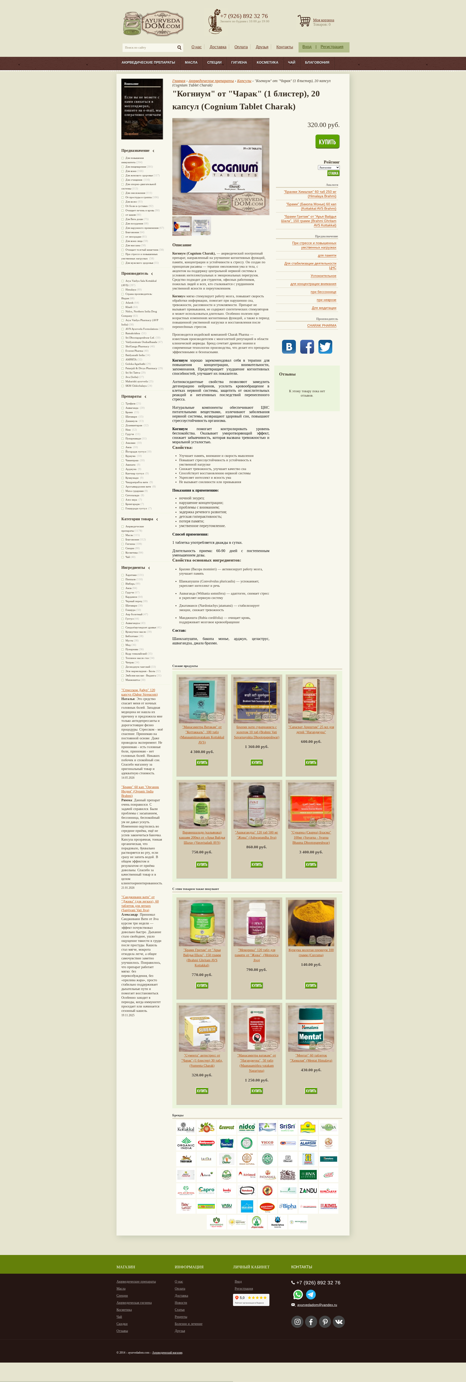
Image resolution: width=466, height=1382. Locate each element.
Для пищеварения (135, 166)
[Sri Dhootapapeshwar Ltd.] (267, 1133)
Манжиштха (132, 679)
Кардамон (131, 596)
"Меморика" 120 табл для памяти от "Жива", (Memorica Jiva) (256, 955)
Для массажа (132, 245)
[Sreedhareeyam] (298, 1228)
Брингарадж (132, 504)
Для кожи (130, 171)
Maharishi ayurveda (136, 381)
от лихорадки (133, 236)
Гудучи (130, 434)
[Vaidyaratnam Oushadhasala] (267, 1165)
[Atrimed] (247, 1181)
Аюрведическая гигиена (134, 1303)
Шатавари (131, 416)
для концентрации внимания (313, 284)
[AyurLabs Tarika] (206, 1165)
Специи (214, 62)
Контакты (284, 47)
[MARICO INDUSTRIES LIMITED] (226, 1149)
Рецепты (181, 1317)
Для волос (131, 201)
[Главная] (154, 23)
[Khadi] (247, 1165)
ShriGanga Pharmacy (137, 346)
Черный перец (133, 601)
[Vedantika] (328, 1133)
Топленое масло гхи (137, 658)
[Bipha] (288, 1212)
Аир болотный (133, 614)
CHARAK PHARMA (321, 325)
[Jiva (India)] (308, 1181)
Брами (129, 412)
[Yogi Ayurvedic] (206, 1212)
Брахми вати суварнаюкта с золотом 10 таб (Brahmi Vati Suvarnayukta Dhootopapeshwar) (256, 732)
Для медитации (324, 308)
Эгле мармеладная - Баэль (140, 671)
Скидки (122, 1324)
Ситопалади (132, 495)
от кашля (130, 214)
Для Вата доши (134, 219)
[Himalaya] (328, 1165)
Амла (128, 447)
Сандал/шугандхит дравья (140, 627)
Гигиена (239, 62)
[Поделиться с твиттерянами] (325, 352)
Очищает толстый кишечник (141, 249)
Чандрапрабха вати (137, 482)
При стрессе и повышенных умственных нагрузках (314, 245)
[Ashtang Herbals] (226, 1181)
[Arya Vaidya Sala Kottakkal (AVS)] (186, 1133)
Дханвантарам (134, 425)
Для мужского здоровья (139, 262)
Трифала (130, 403)
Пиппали (130, 579)
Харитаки (131, 574)
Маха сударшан (134, 490)
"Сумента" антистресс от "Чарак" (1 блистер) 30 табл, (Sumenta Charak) (202, 1060)
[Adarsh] (206, 1181)
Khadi (128, 307)
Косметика (267, 62)
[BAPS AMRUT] (186, 1181)
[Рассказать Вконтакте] (289, 352)
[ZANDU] (308, 1197)
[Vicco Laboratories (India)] (267, 1149)
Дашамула (131, 420)
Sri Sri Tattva (132, 372)
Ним (128, 429)
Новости (181, 1303)
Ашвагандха (132, 623)
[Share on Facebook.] (307, 352)
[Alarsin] (308, 1149)
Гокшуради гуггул (136, 508)
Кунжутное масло (135, 631)
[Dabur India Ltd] (226, 1165)
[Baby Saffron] (186, 1212)
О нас (196, 47)
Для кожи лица (133, 240)
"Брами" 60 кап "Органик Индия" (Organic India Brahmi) (140, 791)
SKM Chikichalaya (136, 385)
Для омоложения (135, 192)
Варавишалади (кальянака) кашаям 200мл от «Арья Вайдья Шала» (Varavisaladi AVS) (202, 838)
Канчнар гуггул (135, 473)
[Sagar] (257, 1228)
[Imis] (226, 1197)
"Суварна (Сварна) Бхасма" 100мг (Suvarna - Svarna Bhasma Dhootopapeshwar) (311, 838)
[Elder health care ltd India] (186, 1165)
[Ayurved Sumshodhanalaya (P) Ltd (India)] (247, 1212)
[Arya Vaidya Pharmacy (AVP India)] (206, 1133)
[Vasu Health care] (226, 1212)
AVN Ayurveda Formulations (141, 328)
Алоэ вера (131, 499)
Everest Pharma (134, 350)
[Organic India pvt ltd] (186, 1149)
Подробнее (131, 133)
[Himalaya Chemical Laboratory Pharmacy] (328, 1197)
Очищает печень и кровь (139, 210)
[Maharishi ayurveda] (216, 1228)
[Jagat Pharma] (288, 1149)
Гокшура (130, 609)
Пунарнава (131, 649)
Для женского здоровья (139, 175)
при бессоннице (323, 292)
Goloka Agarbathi (135, 363)
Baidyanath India (135, 355)
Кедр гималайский (136, 653)
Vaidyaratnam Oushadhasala (141, 342)
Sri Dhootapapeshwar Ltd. (140, 337)
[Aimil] (328, 1212)
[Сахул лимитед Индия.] (328, 1149)
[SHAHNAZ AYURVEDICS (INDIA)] (288, 1197)
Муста (129, 640)
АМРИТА (131, 359)
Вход (306, 47)
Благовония (317, 62)
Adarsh (129, 302)
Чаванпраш (132, 460)
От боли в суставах (136, 206)
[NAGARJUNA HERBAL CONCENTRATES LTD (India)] (308, 1133)
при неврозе (326, 300)
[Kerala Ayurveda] (237, 1228)
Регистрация (332, 47)
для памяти (327, 255)
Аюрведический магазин (167, 1352)
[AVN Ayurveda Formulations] (186, 1197)
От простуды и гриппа (138, 197)
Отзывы (122, 1331)
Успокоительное (323, 276)
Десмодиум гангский (137, 666)
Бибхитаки (131, 636)
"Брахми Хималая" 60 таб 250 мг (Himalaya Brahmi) (310, 194)
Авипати (130, 464)
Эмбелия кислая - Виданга (140, 675)
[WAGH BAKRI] (267, 1212)
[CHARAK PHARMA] (288, 1165)
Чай (291, 62)
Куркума (130, 455)
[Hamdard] (247, 1197)
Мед (128, 644)
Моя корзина (323, 20)
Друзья (262, 47)
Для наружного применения (141, 227)
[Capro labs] (206, 1197)
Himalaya (130, 289)
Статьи (180, 1310)
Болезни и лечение (188, 1324)
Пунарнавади (133, 438)
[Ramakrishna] (277, 1228)
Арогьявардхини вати (138, 486)
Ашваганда (132, 407)
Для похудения (134, 223)
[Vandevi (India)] (308, 1165)
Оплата (241, 47)
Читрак (129, 662)
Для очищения (134, 179)
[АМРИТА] (288, 1181)
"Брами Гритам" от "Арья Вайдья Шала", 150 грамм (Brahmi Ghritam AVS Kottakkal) (308, 220)
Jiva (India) (131, 376)
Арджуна (131, 469)
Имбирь (130, 583)
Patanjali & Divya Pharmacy (141, 368)
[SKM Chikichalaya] (308, 1212)
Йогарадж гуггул (135, 451)
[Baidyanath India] (206, 1149)
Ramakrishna (133, 333)
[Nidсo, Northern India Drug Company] (247, 1133)
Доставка (218, 47)
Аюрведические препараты (148, 62)
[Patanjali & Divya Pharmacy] (267, 1181)
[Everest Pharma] (226, 1133)
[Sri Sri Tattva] (288, 1133)
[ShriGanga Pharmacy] (328, 1181)
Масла (191, 62)
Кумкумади (132, 477)
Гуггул (129, 618)
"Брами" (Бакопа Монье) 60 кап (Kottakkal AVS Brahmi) (311, 206)
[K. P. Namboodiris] (247, 1149)
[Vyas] (267, 1197)
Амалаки (130, 442)
